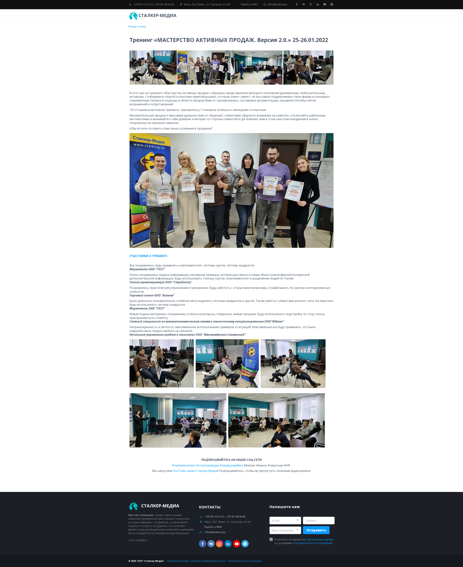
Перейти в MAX (249, 4)
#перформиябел (231, 465)
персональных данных (319, 539)
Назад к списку (137, 26)
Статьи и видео (290, 15)
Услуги (245, 15)
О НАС (310, 15)
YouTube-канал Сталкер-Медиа (195, 471)
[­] (181, 15)
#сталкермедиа (207, 465)
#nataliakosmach (184, 465)
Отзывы (265, 15)
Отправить (316, 530)
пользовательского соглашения (312, 543)
